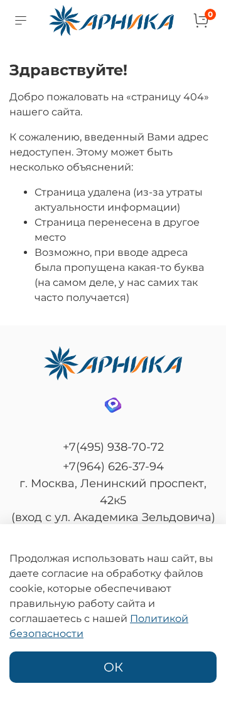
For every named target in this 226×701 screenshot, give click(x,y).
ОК (113, 667)
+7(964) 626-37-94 (113, 466)
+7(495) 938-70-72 (113, 447)
